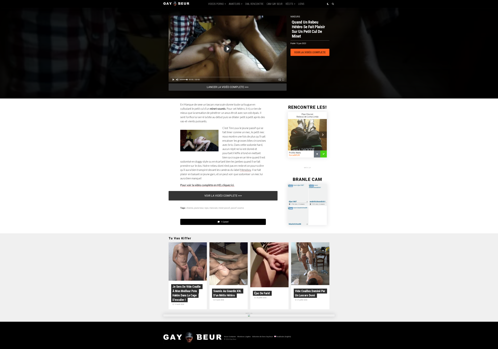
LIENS (301, 3)
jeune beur (199, 208)
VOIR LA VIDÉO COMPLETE (310, 52)
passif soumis (237, 208)
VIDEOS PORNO (216, 3)
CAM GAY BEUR (274, 3)
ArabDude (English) (283, 337)
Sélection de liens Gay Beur (262, 337)
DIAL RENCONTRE (254, 3)
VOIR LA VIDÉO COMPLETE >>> (223, 195)
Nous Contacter (230, 337)
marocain (213, 208)
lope (207, 208)
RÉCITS (289, 3)
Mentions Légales (244, 337)
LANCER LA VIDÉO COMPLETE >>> (227, 87)
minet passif (224, 208)
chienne (189, 208)
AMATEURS (234, 3)
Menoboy (245, 169)
